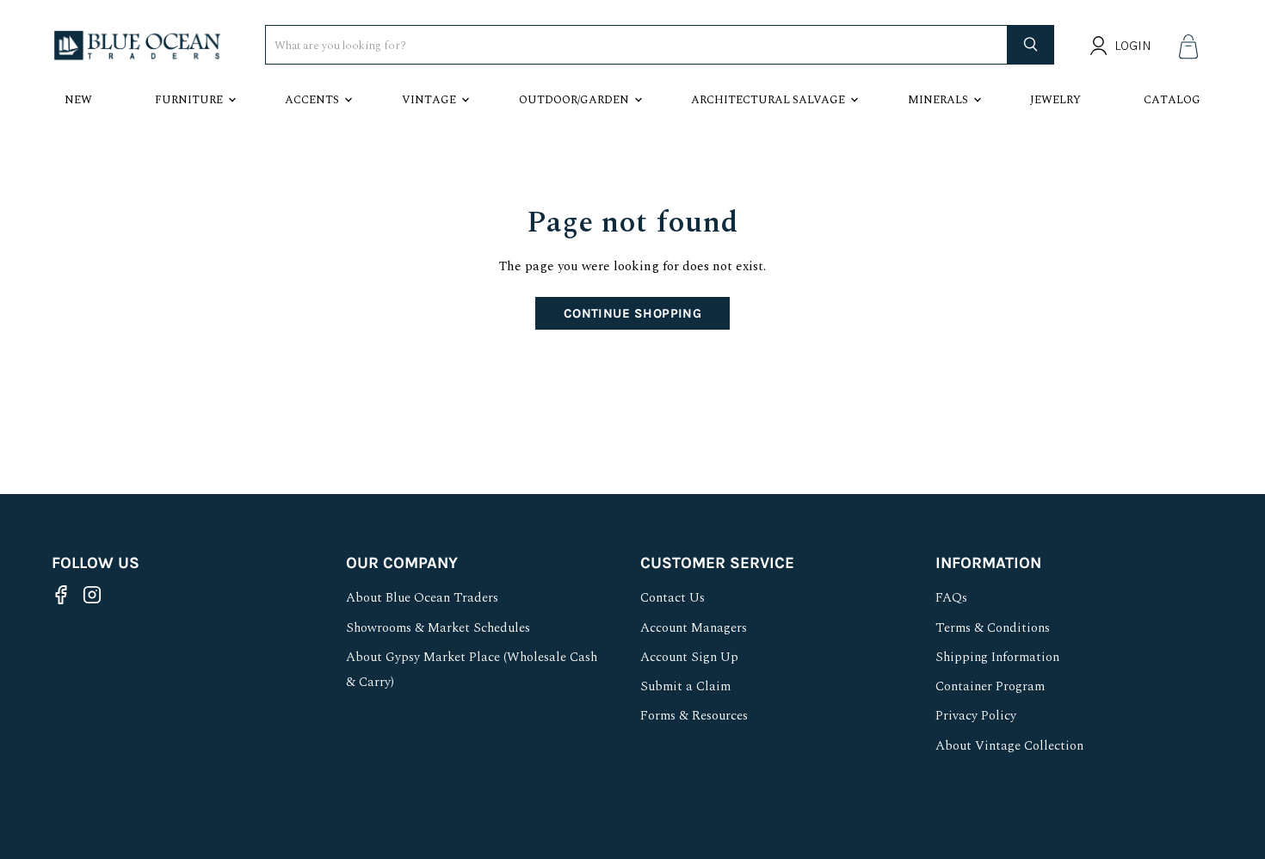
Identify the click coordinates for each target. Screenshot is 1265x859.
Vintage (429, 99)
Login (1132, 45)
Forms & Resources (694, 716)
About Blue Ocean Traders (422, 598)
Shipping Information (997, 657)
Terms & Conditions (992, 628)
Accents (312, 99)
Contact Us (672, 598)
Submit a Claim (685, 686)
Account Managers (693, 628)
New (78, 99)
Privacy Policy (975, 716)
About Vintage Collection (1009, 746)
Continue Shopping (633, 313)
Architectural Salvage (768, 99)
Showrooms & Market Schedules (438, 628)
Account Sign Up (689, 657)
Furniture (189, 99)
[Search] (1031, 45)
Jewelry (1055, 99)
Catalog (1172, 99)
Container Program (990, 686)
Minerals (938, 99)
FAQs (951, 598)
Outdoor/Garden (574, 99)
